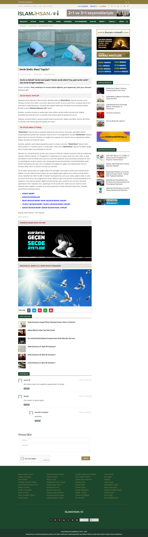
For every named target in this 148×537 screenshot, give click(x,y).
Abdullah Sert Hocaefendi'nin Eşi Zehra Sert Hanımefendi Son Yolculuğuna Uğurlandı (118, 182)
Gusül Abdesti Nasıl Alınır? (28, 485)
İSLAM (41, 21)
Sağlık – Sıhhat (81, 493)
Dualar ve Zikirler (24, 477)
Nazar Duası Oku (110, 487)
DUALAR (93, 21)
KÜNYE (20, 6)
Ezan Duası (108, 495)
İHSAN (58, 21)
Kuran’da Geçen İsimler (55, 474)
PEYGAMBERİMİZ (81, 21)
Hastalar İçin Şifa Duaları (27, 482)
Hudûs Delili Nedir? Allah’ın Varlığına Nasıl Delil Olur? (116, 89)
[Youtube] (118, 6)
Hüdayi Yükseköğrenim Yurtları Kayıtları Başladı (117, 165)
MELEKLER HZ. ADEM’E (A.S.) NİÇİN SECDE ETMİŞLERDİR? (40, 266)
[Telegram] (127, 6)
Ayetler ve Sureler (25, 490)
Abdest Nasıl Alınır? (54, 485)
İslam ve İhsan (23, 217)
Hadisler (107, 479)
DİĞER (121, 21)
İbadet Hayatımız (82, 490)
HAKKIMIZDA (28, 6)
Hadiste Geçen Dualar (55, 498)
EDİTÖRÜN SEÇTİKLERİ (106, 150)
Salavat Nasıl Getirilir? (55, 493)
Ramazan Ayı (80, 482)
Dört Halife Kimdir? (83, 477)
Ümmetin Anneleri (113, 113)
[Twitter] (112, 6)
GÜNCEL (112, 21)
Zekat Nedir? (80, 485)
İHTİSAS (33, 21)
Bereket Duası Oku (54, 490)
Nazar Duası (51, 479)
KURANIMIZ (68, 21)
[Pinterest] (124, 6)
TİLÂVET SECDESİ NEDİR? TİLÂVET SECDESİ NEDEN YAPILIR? (46, 204)
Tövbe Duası (23, 498)
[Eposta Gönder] (51, 310)
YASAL (40, 6)
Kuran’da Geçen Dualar (55, 495)
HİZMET (102, 21)
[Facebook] (109, 6)
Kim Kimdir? (80, 498)
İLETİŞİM (49, 6)
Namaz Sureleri (24, 487)
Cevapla (26, 388)
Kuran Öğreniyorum (111, 498)
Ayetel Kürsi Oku (53, 487)
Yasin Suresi (108, 474)
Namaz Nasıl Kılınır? (49, 74)
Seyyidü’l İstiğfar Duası (113, 490)
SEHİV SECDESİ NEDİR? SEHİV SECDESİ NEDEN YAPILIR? (44, 201)
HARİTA (35, 6)
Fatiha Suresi (109, 493)
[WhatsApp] (121, 6)
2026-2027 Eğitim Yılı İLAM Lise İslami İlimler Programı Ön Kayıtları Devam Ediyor (117, 158)
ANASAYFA (23, 21)
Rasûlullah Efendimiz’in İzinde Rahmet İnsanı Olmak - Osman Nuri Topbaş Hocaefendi (117, 174)
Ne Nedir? (108, 477)
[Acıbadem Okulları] (113, 203)
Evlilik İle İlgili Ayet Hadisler (86, 474)
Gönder (85, 458)
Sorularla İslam (32, 26)
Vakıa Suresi (108, 482)
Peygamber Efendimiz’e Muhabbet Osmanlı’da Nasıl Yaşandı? (40, 2)
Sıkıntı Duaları (52, 477)
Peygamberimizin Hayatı (56, 482)
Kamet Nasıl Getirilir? (83, 479)
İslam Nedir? (22, 479)
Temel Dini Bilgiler (82, 495)
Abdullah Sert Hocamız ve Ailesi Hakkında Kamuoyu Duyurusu (117, 189)
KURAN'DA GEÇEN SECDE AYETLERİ (32, 223)
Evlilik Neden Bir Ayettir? (115, 121)
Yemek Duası (80, 487)
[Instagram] (115, 6)
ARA (44, 6)
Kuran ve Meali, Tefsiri (26, 495)
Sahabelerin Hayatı (111, 485)
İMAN (50, 21)
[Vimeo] (72, 520)
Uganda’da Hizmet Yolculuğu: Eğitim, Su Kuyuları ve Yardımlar (116, 107)
